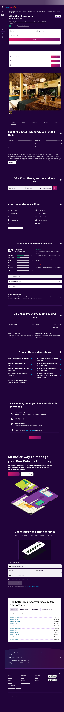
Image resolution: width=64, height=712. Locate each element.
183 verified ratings (23, 26)
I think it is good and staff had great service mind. (47, 260)
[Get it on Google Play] (52, 676)
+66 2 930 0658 (13, 23)
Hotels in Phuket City (15, 621)
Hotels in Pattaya (14, 619)
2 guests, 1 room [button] (14, 35)
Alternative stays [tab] (24, 609)
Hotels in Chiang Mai (15, 628)
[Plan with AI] (3, 24)
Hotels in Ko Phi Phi (15, 634)
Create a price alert (30, 430)
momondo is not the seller (16, 657)
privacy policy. (35, 586)
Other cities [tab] (14, 609)
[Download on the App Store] (52, 680)
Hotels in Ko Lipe (14, 639)
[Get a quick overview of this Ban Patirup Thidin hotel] (61, 133)
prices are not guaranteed (41, 652)
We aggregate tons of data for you (19, 660)
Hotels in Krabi (13, 630)
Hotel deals (11, 11)
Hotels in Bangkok (14, 617)
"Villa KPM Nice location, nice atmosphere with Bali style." (48, 256)
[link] (35, 437)
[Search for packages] (3, 21)
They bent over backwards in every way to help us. (48, 268)
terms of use (27, 586)
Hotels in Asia (18, 11)
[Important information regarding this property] (61, 315)
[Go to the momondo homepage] (11, 7)
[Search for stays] (3, 15)
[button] (2, 7)
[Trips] (3, 29)
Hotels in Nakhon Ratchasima (39, 11)
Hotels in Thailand (27, 11)
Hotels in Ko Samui (14, 623)
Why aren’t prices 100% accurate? (19, 663)
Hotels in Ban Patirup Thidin (53, 11)
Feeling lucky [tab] (35, 609)
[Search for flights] (3, 11)
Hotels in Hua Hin (14, 632)
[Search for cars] (3, 18)
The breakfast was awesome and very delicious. (48, 252)
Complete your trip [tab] (47, 609)
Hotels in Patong (14, 626)
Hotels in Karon (14, 637)
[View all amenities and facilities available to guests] (61, 204)
